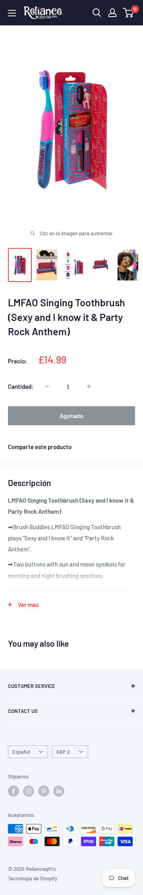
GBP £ (63, 752)
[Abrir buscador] (97, 12)
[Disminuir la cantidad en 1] (47, 386)
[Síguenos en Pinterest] (43, 791)
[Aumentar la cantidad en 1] (89, 386)
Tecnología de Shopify (32, 878)
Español (21, 752)
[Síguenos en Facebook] (13, 791)
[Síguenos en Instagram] (28, 791)
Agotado (71, 415)
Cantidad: (20, 386)
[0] (128, 12)
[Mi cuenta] (112, 12)
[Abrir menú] (12, 13)
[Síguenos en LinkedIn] (58, 791)
